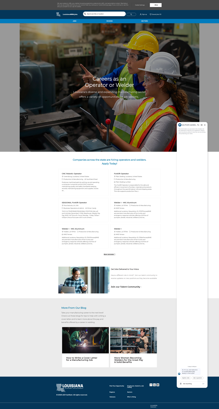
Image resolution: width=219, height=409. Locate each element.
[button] (143, 14)
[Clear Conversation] (198, 125)
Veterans (112, 397)
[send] (203, 384)
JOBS (74, 21)
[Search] (131, 14)
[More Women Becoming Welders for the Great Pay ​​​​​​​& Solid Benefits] (133, 347)
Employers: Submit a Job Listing (135, 386)
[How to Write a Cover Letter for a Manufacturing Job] (85, 347)
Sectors (129, 392)
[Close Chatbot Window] (205, 125)
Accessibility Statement (153, 406)
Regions (112, 392)
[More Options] (181, 384)
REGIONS (110, 21)
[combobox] (104, 14)
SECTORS (144, 21)
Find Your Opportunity (117, 386)
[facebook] (151, 384)
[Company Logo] (58, 14)
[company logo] (69, 387)
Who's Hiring (131, 397)
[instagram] (157, 384)
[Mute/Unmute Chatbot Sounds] (201, 125)
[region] (192, 254)
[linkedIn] (154, 384)
